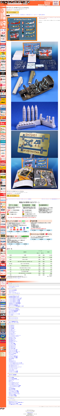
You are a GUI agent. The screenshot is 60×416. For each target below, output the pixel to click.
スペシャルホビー (9, 192)
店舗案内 (56, 4)
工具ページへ (3, 22)
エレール (3, 99)
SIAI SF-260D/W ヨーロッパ (12, 340)
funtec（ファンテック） (3, 230)
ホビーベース (3, 267)
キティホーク (3, 111)
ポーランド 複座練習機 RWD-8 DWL (13, 321)
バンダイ (3, 212)
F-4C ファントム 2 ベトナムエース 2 (13, 318)
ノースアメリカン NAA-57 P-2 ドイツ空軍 (14, 386)
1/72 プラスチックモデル (13, 288)
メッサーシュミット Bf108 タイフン (13, 355)
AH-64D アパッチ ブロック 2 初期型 (13, 403)
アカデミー (3, 44)
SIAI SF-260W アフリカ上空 (12, 338)
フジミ (3, 241)
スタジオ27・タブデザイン (3, 162)
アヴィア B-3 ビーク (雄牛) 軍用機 (13, 356)
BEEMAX (3, 221)
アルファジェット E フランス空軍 (13, 349)
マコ (3, 277)
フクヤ (3, 238)
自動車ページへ (3, 12)
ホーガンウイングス (3, 259)
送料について (3, 354)
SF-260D (10, 14)
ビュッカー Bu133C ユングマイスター (14, 383)
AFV (3, 8)
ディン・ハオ (3, 183)
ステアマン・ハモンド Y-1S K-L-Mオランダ (14, 293)
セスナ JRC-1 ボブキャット (12, 333)
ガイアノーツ (3, 106)
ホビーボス (3, 270)
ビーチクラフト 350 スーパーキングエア (14, 286)
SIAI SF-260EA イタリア (12, 339)
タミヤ (3, 180)
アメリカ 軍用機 (26, 14)
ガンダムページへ (3, 15)
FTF (3, 90)
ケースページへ (3, 25)
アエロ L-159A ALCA (11, 327)
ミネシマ (3, 288)
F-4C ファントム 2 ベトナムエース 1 (13, 317)
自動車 (9, 2)
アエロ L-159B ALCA (11, 325)
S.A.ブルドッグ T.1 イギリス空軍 (13, 350)
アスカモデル (3, 50)
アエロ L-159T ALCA (11, 326)
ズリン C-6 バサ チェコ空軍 (12, 344)
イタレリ (3, 64)
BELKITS (3, 253)
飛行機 (42, 406)
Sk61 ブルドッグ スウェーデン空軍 (13, 352)
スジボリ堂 (3, 159)
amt (3, 85)
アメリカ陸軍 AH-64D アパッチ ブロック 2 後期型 (15, 404)
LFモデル (10, 373)
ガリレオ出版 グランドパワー (3, 117)
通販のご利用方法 (56, 1)
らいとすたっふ (3, 330)
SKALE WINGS (11, 397)
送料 (56, 2)
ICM (3, 33)
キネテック (3, 114)
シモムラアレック (3, 153)
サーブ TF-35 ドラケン (11, 398)
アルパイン (3, 56)
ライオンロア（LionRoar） (3, 327)
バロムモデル (3, 209)
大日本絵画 (3, 174)
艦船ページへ (3, 11)
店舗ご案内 (3, 352)
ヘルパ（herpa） (3, 256)
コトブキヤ (3, 132)
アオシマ (3, 41)
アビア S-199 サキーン (12, 342)
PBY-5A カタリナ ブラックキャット (13, 401)
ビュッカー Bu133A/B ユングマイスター (14, 382)
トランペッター (3, 200)
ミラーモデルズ (3, 294)
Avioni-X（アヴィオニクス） (3, 38)
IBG (3, 35)
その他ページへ (3, 19)
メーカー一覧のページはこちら (3, 30)
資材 (24, 2)
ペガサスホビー (3, 250)
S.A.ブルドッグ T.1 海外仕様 (12, 353)
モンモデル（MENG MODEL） (3, 317)
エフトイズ (3, 93)
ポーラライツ (3, 261)
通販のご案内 (3, 353)
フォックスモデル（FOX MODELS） (3, 235)
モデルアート (3, 306)
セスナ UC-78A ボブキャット (12, 331)
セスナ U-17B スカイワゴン (12, 347)
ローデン (3, 341)
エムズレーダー (3, 347)
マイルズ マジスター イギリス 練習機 (13, 390)
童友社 (3, 185)
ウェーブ (3, 70)
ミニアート (3, 285)
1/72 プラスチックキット (14, 373)
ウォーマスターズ (3, 73)
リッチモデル (3, 335)
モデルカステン (3, 309)
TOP (3, 3)
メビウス (3, 297)
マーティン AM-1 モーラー (12, 287)
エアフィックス (3, 79)
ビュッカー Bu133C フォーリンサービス (14, 384)
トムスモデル (3, 194)
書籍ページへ (3, 27)
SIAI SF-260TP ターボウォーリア (13, 341)
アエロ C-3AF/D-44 (11, 354)
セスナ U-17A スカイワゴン (12, 345)
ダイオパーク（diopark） (3, 171)
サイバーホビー (3, 135)
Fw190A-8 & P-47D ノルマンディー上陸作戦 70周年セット (16, 402)
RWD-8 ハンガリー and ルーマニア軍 (13, 322)
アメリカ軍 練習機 (21, 14)
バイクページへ (3, 13)
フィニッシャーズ (3, 233)
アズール (3, 47)
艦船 (6, 2)
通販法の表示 (3, 356)
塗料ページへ (3, 21)
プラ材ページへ (3, 23)
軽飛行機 (43, 14)
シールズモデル (3, 144)
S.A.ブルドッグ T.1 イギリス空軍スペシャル (14, 351)
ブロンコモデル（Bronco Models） (3, 247)
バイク (11, 2)
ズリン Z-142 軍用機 (11, 328)
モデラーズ (3, 303)
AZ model (10, 307)
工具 (21, 2)
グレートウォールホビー (3, 120)
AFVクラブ (3, 82)
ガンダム (16, 2)
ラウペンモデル (3, 333)
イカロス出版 (3, 61)
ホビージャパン (3, 264)
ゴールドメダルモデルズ (3, 129)
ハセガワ (3, 204)
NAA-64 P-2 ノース (11, 380)
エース (3, 88)
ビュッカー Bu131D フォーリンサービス (14, 379)
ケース (26, 2)
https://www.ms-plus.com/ (30, 412)
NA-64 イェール (11, 381)
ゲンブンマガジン (3, 126)
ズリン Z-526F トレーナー (12, 329)
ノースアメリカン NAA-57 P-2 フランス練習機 (15, 385)
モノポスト (3, 314)
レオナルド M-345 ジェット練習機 (13, 357)
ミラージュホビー (3, 291)
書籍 (29, 2)
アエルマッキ (36, 14)
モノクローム (3, 312)
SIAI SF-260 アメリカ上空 (12, 337)
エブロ (3, 96)
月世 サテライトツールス (3, 123)
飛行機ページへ (3, 10)
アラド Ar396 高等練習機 (12, 388)
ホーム (40, 406)
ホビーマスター (3, 273)
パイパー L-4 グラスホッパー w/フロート (14, 336)
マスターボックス (3, 280)
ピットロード (3, 224)
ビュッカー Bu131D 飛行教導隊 (13, 378)
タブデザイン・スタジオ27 (3, 177)
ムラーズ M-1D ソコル (11, 330)
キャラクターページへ (3, 16)
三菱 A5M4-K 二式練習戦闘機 (12, 374)
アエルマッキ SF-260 (14, 14)
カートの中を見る (47, 4)
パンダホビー (3, 215)
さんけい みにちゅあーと (3, 138)
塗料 (19, 2)
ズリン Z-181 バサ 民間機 (12, 343)
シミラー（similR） (3, 150)
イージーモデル (3, 59)
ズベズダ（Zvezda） (3, 167)
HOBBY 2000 (10, 316)
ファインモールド (3, 227)
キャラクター (14, 2)
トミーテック (3, 191)
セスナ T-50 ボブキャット (12, 334)
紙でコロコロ (3, 109)
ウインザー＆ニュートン (3, 67)
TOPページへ (3, 6)
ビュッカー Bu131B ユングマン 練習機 (14, 391)
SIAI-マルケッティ (31, 14)
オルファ (3, 102)
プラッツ (3, 244)
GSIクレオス (3, 141)
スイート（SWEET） (3, 156)
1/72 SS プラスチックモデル (16, 397)
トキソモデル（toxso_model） (3, 188)
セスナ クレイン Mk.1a (12, 332)
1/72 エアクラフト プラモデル (15, 192)
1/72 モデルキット (14, 316)
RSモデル (10, 376)
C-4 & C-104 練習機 (11, 377)
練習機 (40, 14)
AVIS (9, 288)
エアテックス (3, 76)
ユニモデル (3, 321)
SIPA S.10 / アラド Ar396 (12, 389)
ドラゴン (3, 197)
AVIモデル (10, 294)
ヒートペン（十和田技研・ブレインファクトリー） (3, 218)
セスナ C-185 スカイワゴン (12, 346)
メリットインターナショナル (3, 300)
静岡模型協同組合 (3, 147)
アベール (3, 53)
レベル (3, 338)
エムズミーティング (3, 349)
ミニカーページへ (3, 17)
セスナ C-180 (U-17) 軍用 (12, 348)
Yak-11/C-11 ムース (11, 387)
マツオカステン (3, 283)
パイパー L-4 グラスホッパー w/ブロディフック (15, 335)
